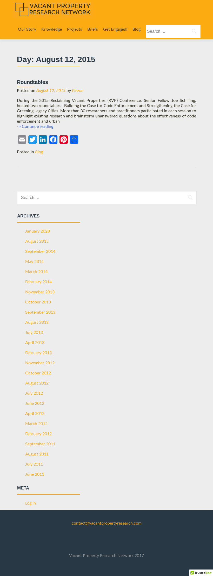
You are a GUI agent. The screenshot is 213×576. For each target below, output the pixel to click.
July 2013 (34, 332)
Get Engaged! (115, 29)
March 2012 (36, 424)
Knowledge (51, 29)
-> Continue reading (35, 126)
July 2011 (34, 464)
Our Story (27, 29)
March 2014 (36, 272)
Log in (30, 503)
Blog (136, 29)
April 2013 (34, 343)
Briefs (92, 29)
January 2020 (37, 231)
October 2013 (38, 302)
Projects (74, 29)
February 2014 (38, 282)
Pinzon (77, 91)
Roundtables (32, 82)
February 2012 (38, 434)
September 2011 (40, 444)
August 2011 (37, 454)
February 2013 (38, 353)
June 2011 (34, 474)
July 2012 (34, 393)
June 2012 (34, 403)
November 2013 (40, 292)
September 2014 (40, 251)
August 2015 (37, 241)
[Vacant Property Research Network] (53, 10)
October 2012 (38, 373)
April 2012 (34, 414)
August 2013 (37, 322)
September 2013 (40, 312)
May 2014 (34, 262)
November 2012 (40, 363)
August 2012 (37, 383)
